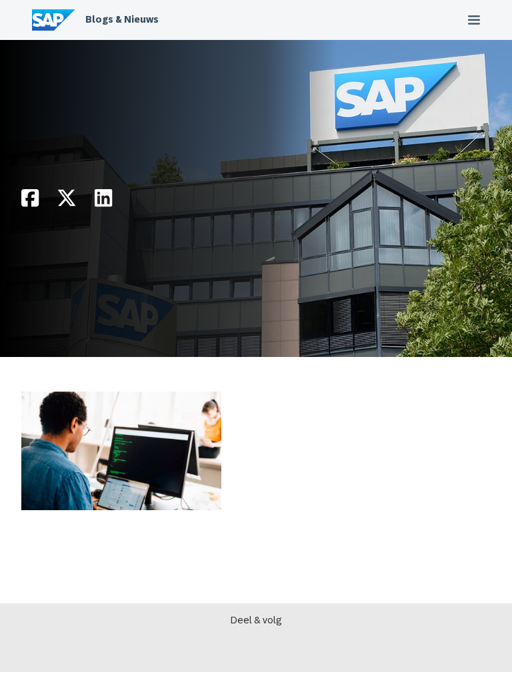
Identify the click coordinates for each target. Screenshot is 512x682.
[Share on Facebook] (30, 201)
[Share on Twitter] (67, 201)
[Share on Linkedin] (103, 201)
